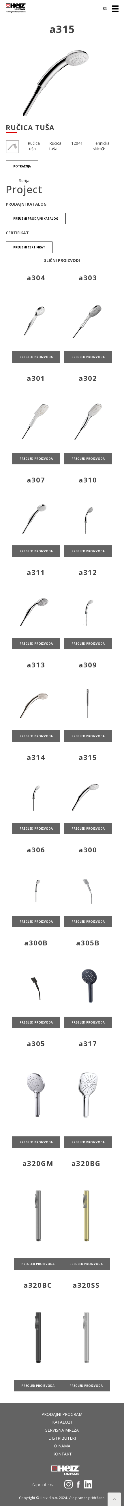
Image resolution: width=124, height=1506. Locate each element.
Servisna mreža (62, 1430)
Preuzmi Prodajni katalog (35, 219)
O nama (62, 1446)
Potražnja (22, 166)
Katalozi (62, 1422)
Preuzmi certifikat (29, 247)
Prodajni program (62, 1414)
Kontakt (62, 1454)
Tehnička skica (101, 146)
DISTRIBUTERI (62, 1438)
